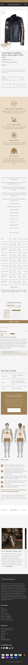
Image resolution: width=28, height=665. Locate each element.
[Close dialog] (26, 323)
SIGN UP (20, 335)
